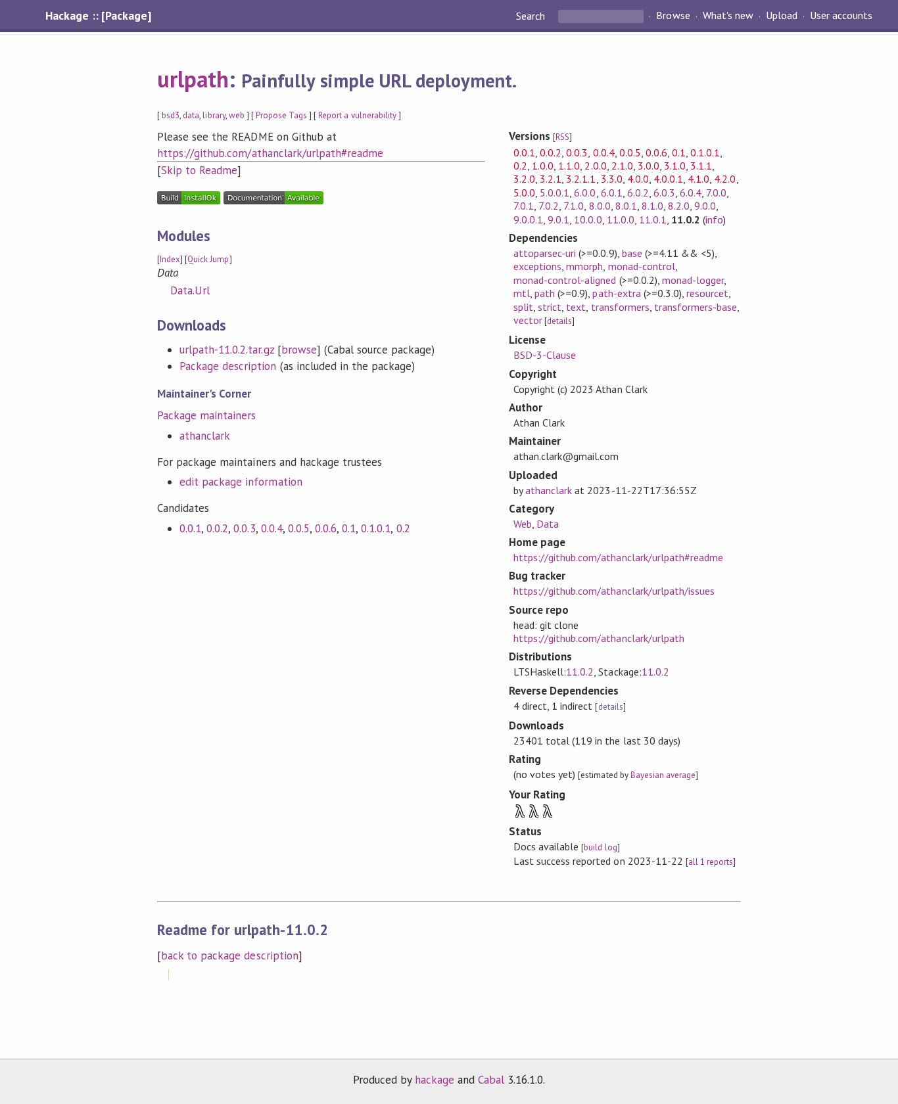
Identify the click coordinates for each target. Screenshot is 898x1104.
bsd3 (170, 115)
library (213, 115)
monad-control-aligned (565, 280)
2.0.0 (595, 165)
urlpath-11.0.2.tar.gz (226, 349)
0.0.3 (244, 528)
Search (532, 15)
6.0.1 (612, 192)
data (191, 115)
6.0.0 (585, 192)
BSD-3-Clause (544, 354)
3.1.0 (675, 165)
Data (547, 523)
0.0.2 (217, 528)
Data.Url (190, 290)
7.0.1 (523, 205)
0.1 (349, 528)
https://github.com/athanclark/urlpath (598, 638)
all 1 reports (710, 861)
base (632, 253)
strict (549, 306)
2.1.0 (622, 165)
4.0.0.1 (668, 178)
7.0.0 (716, 192)
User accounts (841, 15)
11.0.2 (580, 671)
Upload (781, 15)
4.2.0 (725, 178)
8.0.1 (626, 205)
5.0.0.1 (554, 192)
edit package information (240, 481)
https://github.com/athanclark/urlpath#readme (270, 153)
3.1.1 (701, 165)
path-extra (616, 293)
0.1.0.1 (375, 528)
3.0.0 (648, 165)
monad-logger (693, 280)
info (714, 219)
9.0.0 (705, 205)
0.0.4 (272, 528)
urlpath (193, 78)
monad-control (641, 266)
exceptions (537, 266)
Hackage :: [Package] (98, 16)
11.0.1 (653, 219)
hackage (434, 1079)
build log (600, 847)
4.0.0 (638, 178)
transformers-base (695, 306)
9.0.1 (558, 219)
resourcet (707, 293)
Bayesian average (663, 775)
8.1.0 (652, 205)
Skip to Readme (199, 170)
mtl (521, 293)
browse (299, 349)
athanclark (204, 435)
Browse (673, 15)
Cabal (491, 1079)
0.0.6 (326, 528)
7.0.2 (548, 205)
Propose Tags (281, 115)
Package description (227, 366)
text (576, 306)
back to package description (229, 955)
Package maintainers (206, 415)
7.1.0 (573, 205)
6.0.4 (690, 192)
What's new (728, 15)
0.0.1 (190, 528)
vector (527, 320)
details (559, 321)
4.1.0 (698, 178)
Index (170, 259)
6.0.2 (638, 192)
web (237, 115)
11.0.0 (620, 219)
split (523, 306)
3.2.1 (550, 178)
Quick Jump (208, 259)
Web (522, 523)
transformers (620, 306)
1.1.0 (569, 165)
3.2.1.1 (581, 178)
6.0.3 (664, 192)
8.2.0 (679, 205)
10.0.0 (588, 219)
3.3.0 (612, 178)
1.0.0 (543, 165)
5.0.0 (524, 192)
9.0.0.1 (528, 219)
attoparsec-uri (544, 253)
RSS (562, 137)
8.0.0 (600, 205)
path (544, 293)
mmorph (584, 266)
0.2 (403, 528)
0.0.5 (299, 528)
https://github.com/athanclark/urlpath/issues (614, 590)
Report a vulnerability (357, 115)
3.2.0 (524, 178)
